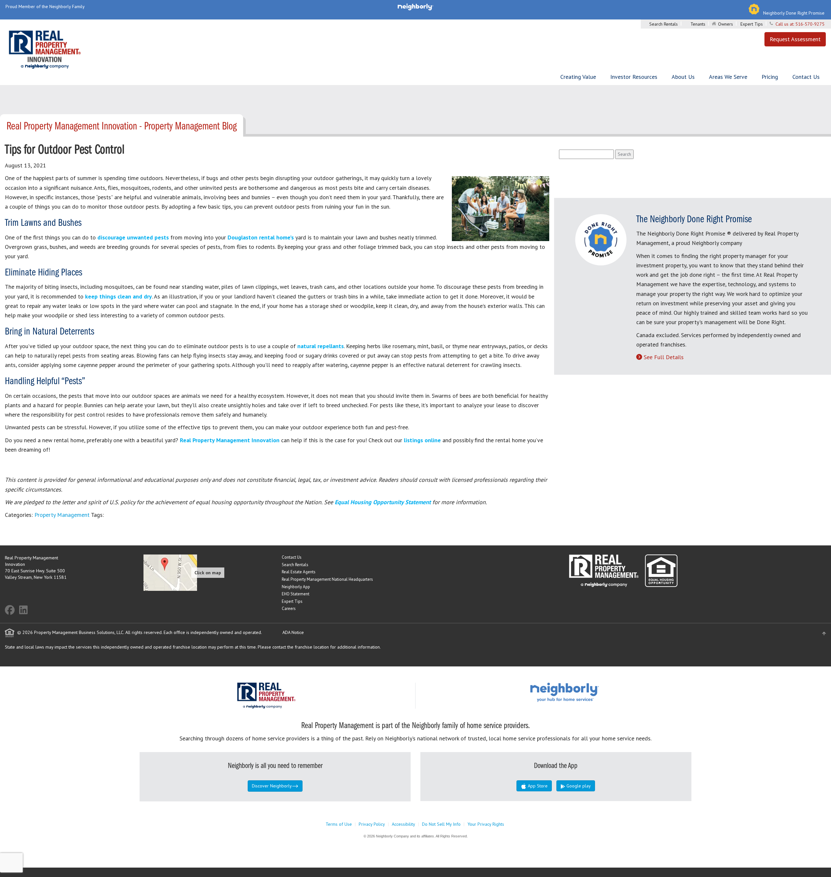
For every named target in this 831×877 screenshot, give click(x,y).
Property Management (62, 514)
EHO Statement (295, 594)
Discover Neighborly (272, 786)
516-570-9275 (810, 24)
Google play (578, 786)
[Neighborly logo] (415, 6)
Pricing (770, 76)
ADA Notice (293, 632)
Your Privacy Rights (485, 824)
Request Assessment (795, 39)
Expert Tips (751, 24)
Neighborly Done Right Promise (794, 13)
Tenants (697, 24)
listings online (422, 440)
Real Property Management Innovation (229, 440)
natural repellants (320, 346)
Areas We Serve (728, 76)
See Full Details (664, 357)
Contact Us (806, 76)
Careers (289, 608)
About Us (683, 76)
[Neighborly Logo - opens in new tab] (584, 692)
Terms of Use (339, 824)
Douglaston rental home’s (261, 237)
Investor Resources (633, 76)
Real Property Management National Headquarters (327, 579)
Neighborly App (296, 587)
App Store (537, 786)
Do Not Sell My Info (441, 824)
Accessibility (403, 824)
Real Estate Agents (299, 572)
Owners (725, 24)
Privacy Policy (372, 824)
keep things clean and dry (117, 296)
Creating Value (578, 76)
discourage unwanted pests (132, 237)
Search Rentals (663, 24)
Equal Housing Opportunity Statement (383, 502)
